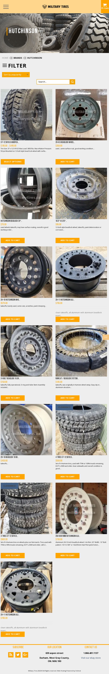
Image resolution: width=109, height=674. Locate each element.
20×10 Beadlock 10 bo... (10, 457)
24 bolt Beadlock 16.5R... (10, 378)
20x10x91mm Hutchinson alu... (68, 536)
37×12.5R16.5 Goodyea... (10, 142)
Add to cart (67, 161)
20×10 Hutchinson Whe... (10, 300)
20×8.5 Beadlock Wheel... (65, 142)
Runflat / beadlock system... (67, 378)
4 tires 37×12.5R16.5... (64, 457)
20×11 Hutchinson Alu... (65, 300)
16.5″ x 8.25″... (61, 221)
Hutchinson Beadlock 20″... (11, 221)
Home (5, 57)
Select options (12, 161)
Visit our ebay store (91, 657)
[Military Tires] (55, 7)
